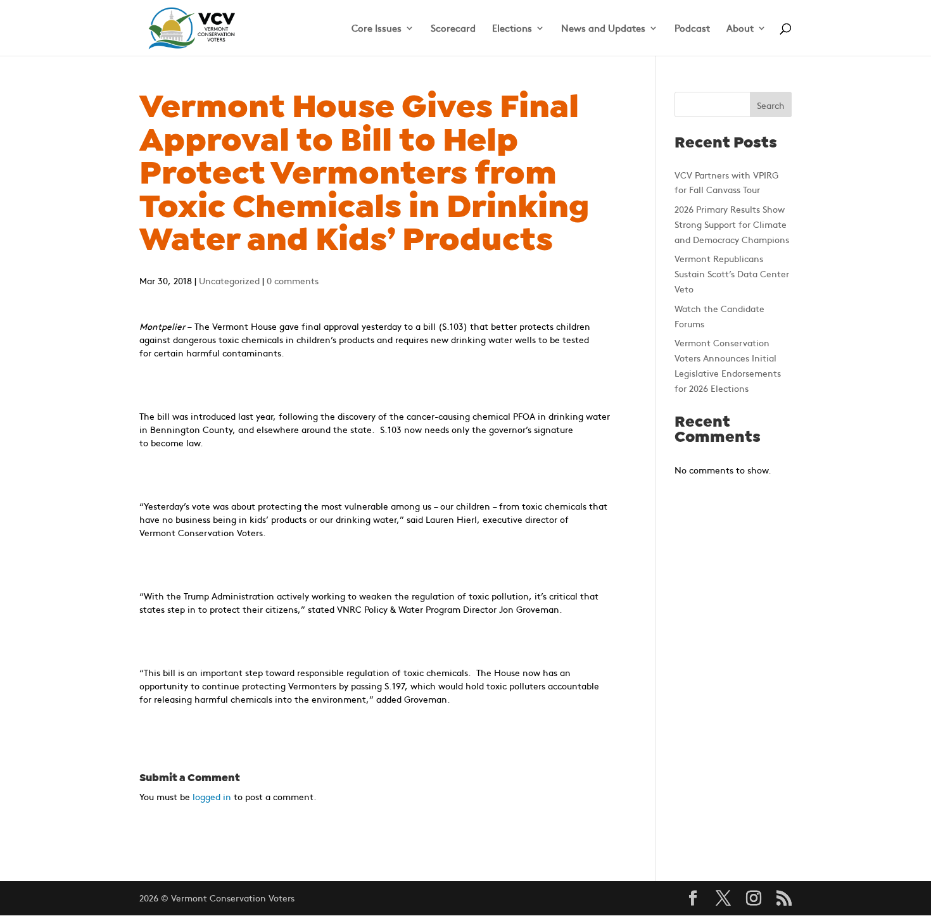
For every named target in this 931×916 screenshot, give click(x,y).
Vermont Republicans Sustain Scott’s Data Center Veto (731, 273)
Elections (512, 28)
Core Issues (377, 28)
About (740, 28)
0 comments (293, 280)
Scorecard (453, 28)
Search (771, 105)
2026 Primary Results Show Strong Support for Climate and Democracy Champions (731, 224)
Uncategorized (229, 280)
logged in (212, 796)
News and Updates (603, 28)
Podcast (692, 28)
